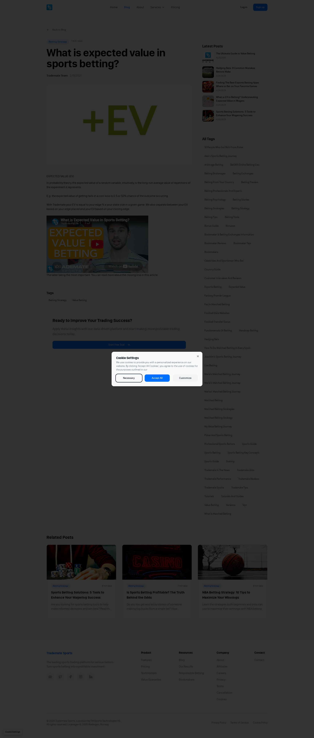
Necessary (129, 378)
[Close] (197, 356)
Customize (185, 378)
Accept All (157, 378)
